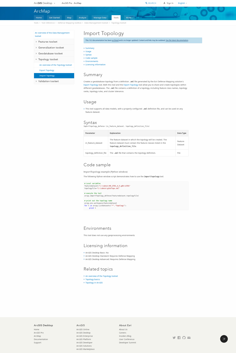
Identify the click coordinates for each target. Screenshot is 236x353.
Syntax (88, 54)
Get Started (54, 17)
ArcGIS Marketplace (85, 349)
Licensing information (95, 64)
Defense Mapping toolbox (69, 22)
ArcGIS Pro (67, 3)
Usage (88, 51)
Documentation (41, 339)
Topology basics (92, 279)
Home (39, 17)
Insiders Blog (125, 336)
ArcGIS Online (82, 329)
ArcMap (77, 3)
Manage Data (100, 17)
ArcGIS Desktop (83, 332)
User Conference (126, 339)
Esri (196, 3)
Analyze (82, 17)
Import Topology (46, 75)
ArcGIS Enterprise (84, 336)
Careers (122, 332)
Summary (89, 48)
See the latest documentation (177, 40)
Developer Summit (127, 342)
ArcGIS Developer (84, 342)
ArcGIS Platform (83, 339)
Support (37, 342)
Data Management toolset (96, 22)
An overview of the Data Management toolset (52, 34)
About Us (123, 329)
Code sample (91, 58)
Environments (91, 61)
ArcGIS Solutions (84, 346)
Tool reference (48, 22)
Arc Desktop (43, 3)
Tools (116, 17)
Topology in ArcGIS (94, 282)
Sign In (170, 3)
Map (69, 17)
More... (129, 17)
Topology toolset (118, 22)
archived (115, 40)
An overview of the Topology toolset (55, 65)
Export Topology (46, 70)
